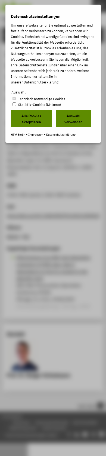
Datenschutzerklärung (41, 82)
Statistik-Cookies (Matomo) (39, 104)
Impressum (35, 134)
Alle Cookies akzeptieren (31, 119)
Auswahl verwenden (73, 119)
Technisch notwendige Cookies (41, 99)
